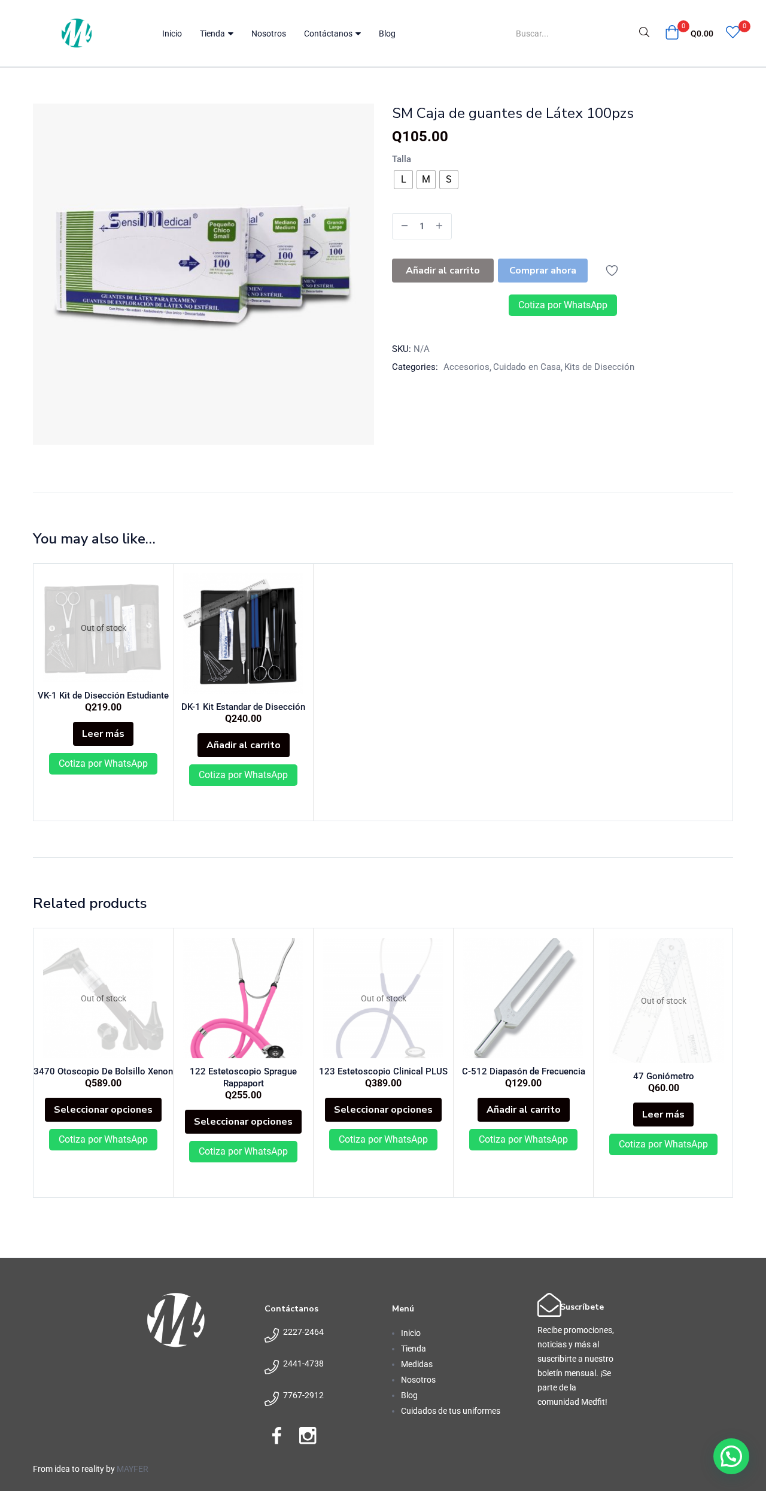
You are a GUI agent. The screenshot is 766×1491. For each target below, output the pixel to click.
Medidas (417, 1364)
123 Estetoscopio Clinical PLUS (383, 1071)
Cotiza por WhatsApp (562, 305)
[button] (689, 33)
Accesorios (466, 367)
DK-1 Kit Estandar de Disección (243, 707)
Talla (401, 159)
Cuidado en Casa (527, 367)
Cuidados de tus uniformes (450, 1411)
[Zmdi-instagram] (307, 1435)
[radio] (403, 180)
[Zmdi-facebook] (277, 1435)
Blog (387, 33)
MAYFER (132, 1469)
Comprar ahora (542, 270)
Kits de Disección (599, 367)
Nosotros (268, 33)
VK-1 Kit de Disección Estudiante (103, 695)
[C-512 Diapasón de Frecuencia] (523, 998)
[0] (733, 33)
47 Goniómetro (663, 1076)
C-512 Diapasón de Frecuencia (523, 1071)
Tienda (213, 33)
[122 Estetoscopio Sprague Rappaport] (243, 998)
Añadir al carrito (443, 270)
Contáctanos (329, 33)
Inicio (172, 33)
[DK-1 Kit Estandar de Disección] (243, 633)
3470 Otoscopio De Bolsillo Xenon (103, 1071)
